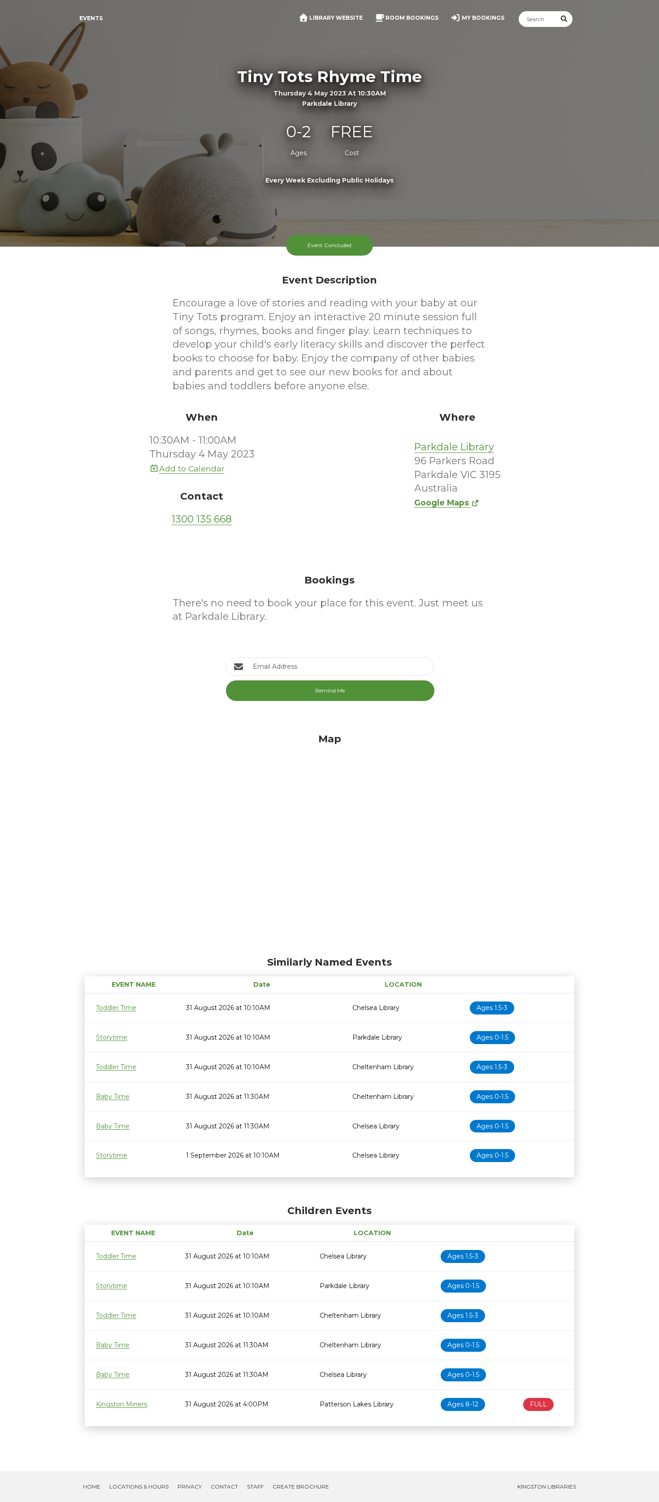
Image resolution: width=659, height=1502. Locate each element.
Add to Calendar (192, 468)
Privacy (190, 1486)
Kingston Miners (121, 1404)
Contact (224, 1486)
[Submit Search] (564, 19)
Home (91, 1486)
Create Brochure (301, 1486)
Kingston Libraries (546, 1486)
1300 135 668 (202, 519)
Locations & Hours (139, 1486)
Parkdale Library (454, 447)
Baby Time (113, 1097)
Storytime (111, 1037)
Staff (255, 1486)
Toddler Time (116, 1008)
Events (91, 18)
